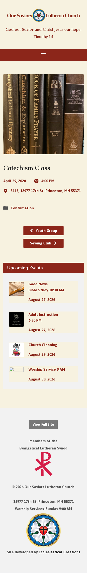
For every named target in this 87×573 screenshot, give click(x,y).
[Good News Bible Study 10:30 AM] (16, 293)
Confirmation (22, 208)
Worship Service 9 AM (47, 369)
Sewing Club (41, 243)
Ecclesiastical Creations (59, 552)
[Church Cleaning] (16, 354)
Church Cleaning (43, 345)
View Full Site (43, 424)
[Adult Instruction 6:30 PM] (16, 323)
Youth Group (46, 231)
